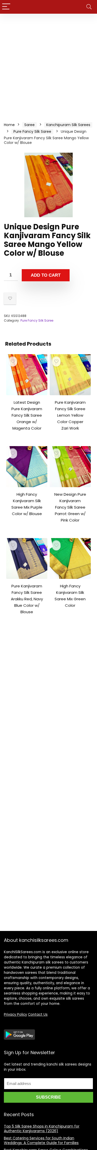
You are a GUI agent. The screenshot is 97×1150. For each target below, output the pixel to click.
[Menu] (6, 7)
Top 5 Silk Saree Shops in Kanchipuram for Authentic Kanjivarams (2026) (41, 1128)
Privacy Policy (15, 1014)
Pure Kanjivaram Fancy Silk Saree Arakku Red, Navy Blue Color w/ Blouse (27, 599)
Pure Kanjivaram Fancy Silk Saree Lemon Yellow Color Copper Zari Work (70, 415)
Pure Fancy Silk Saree (32, 131)
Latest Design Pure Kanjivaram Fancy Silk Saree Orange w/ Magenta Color (26, 415)
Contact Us (38, 1014)
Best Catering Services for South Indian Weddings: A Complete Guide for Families (41, 1140)
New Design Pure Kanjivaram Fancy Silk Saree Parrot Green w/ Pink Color (70, 507)
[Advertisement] (48, 64)
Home (9, 124)
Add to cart (46, 275)
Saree (29, 124)
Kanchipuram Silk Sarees (68, 124)
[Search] (89, 7)
